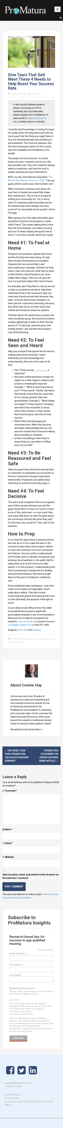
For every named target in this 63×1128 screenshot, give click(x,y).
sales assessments (36, 118)
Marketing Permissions (22, 988)
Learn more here (26, 621)
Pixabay (36, 630)
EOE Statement (13, 1094)
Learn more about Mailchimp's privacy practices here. (31, 1029)
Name (9, 829)
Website (9, 857)
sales (36, 639)
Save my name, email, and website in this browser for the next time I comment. (30, 876)
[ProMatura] (25, 10)
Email (9, 843)
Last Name (15, 975)
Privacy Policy (12, 1098)
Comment (11, 790)
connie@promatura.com (20, 625)
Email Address (18, 953)
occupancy (28, 639)
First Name (16, 964)
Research (14, 639)
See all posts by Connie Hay (25, 729)
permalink (18, 642)
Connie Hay (35, 93)
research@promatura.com (18, 1083)
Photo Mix (22, 630)
